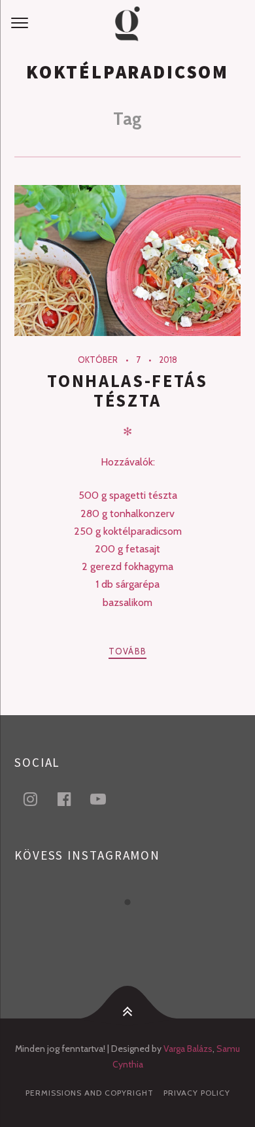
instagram (38, 798)
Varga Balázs (187, 1048)
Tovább (128, 651)
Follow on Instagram (135, 925)
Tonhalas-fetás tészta (127, 390)
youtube (106, 798)
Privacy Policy (196, 1093)
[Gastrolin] (127, 23)
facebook (72, 798)
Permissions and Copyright (90, 1093)
